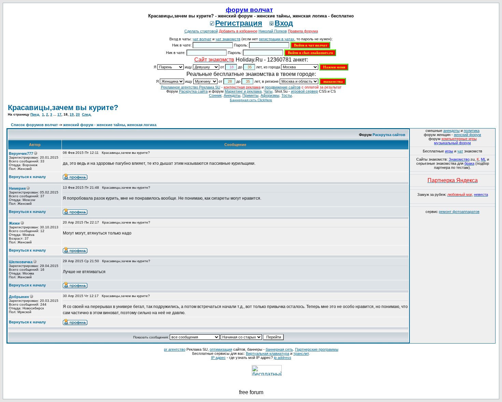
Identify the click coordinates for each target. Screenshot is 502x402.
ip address (282, 358)
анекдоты (451, 131)
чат (460, 151)
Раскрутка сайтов (389, 135)
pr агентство (174, 349)
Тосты (286, 95)
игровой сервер (304, 91)
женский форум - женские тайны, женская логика (109, 125)
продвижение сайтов (283, 87)
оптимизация (221, 349)
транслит (301, 353)
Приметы (250, 95)
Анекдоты (232, 95)
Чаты (268, 91)
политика (471, 131)
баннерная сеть (279, 349)
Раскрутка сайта (193, 91)
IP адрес (218, 358)
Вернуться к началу (27, 177)
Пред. (35, 114)
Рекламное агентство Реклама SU (190, 87)
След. (87, 114)
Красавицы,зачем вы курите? (63, 107)
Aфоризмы (270, 95)
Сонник (215, 95)
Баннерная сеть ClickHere (251, 100)
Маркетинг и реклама (243, 91)
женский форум (467, 135)
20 (78, 114)
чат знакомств (227, 39)
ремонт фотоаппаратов (459, 212)
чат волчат (202, 39)
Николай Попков (273, 31)
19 (72, 114)
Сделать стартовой (201, 31)
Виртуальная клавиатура (267, 353)
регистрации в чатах (276, 39)
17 (59, 114)
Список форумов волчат (34, 125)
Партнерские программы (316, 349)
